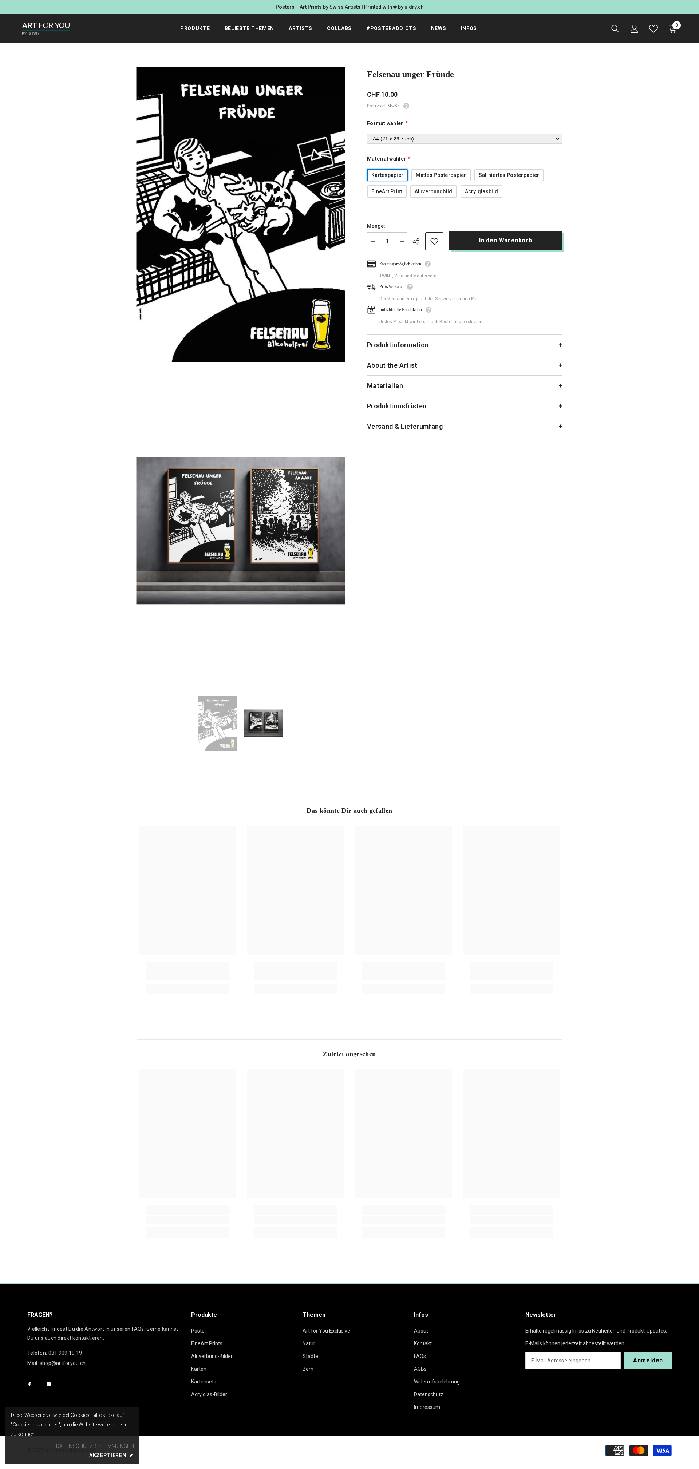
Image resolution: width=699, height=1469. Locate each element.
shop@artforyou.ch (63, 1363)
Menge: (376, 226)
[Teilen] (418, 241)
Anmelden (648, 1360)
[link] (187, 976)
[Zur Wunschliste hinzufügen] (434, 241)
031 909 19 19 (65, 1353)
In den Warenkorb (507, 240)
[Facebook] (29, 1384)
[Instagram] (49, 1384)
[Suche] (615, 28)
